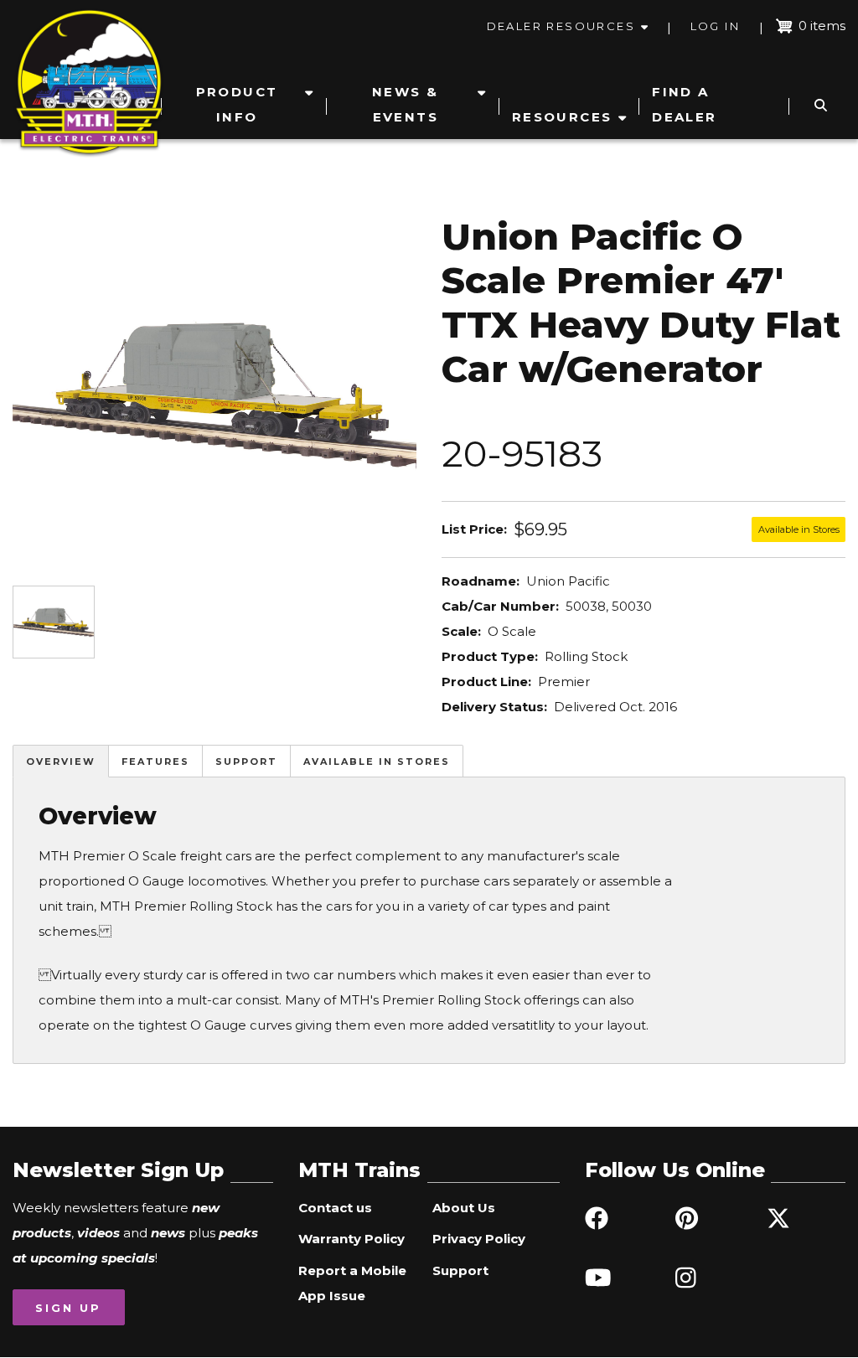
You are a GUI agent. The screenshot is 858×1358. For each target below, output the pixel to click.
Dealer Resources (561, 26)
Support (246, 761)
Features (155, 761)
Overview (61, 761)
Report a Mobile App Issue (352, 1283)
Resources (562, 117)
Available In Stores (376, 761)
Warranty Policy (351, 1239)
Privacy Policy (478, 1239)
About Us (463, 1208)
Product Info (237, 104)
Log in (715, 26)
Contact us (335, 1208)
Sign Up (68, 1307)
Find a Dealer (684, 104)
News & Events (405, 104)
